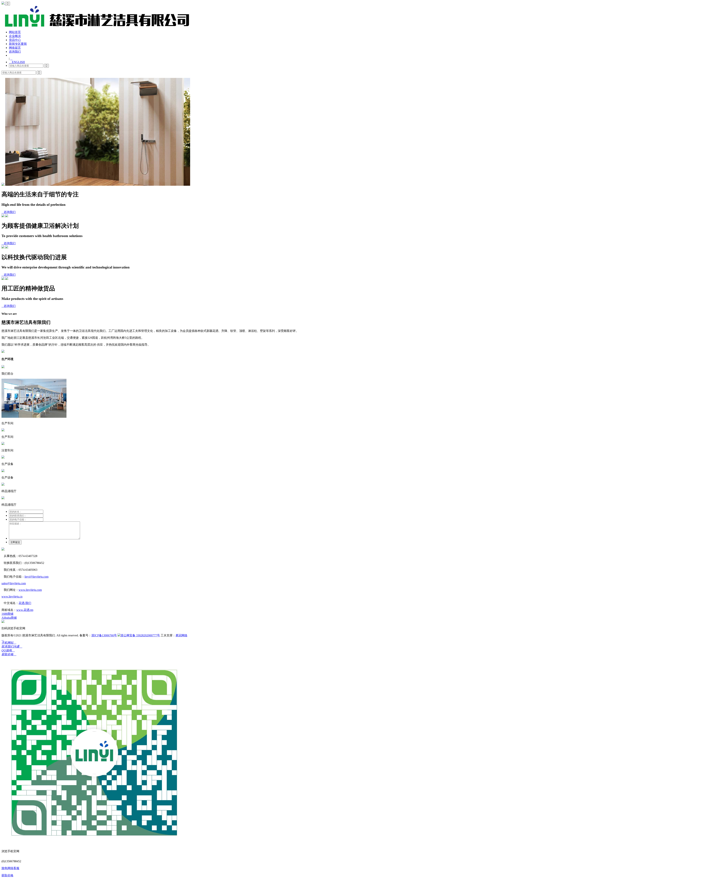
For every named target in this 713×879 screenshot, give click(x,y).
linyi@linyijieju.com (36, 576)
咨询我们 (15, 51)
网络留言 (15, 47)
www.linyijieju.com (30, 589)
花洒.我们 (25, 603)
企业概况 (15, 36)
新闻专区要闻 (18, 43)
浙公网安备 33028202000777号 (140, 635)
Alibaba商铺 (9, 617)
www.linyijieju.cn (11, 596)
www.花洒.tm (24, 609)
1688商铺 (7, 613)
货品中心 (15, 39)
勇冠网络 (181, 635)
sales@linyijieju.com (13, 583)
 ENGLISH (17, 62)
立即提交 (15, 542)
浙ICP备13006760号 (104, 635)
